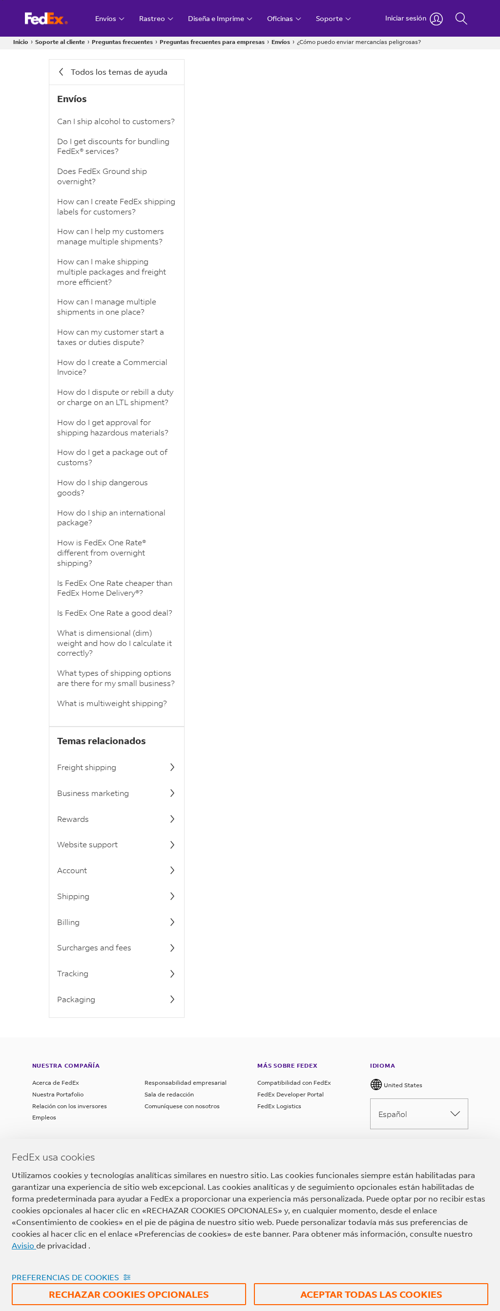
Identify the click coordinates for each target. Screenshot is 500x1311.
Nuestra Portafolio (57, 1094)
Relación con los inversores (69, 1106)
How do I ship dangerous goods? (102, 487)
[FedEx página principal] (55, 18)
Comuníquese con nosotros (182, 1106)
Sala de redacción (169, 1094)
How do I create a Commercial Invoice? (112, 367)
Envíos (280, 41)
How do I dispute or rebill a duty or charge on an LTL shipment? (115, 397)
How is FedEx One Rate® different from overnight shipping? (101, 552)
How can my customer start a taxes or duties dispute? (110, 336)
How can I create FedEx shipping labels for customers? (116, 206)
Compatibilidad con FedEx (294, 1082)
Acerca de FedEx (55, 1082)
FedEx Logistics (279, 1106)
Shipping (73, 896)
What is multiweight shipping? (112, 703)
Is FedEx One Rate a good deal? (114, 612)
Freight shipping (86, 767)
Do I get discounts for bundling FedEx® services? (113, 146)
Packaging (76, 999)
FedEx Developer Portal (290, 1094)
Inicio (20, 41)
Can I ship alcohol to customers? (116, 121)
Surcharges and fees (94, 947)
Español (392, 1114)
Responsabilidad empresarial (186, 1082)
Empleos (44, 1117)
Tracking (72, 973)
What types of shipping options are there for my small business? (116, 677)
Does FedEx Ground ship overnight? (102, 176)
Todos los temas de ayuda (119, 71)
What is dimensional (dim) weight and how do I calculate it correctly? (114, 642)
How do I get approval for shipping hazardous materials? (112, 427)
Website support (87, 844)
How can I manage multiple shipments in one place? (106, 306)
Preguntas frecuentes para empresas (212, 41)
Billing (68, 922)
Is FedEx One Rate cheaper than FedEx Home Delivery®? (114, 588)
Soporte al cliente (60, 41)
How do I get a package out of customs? (112, 457)
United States (402, 1085)
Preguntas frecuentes (122, 41)
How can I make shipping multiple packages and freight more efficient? (111, 271)
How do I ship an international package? (111, 517)
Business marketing (93, 793)
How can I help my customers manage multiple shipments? (110, 236)
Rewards (73, 819)
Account (72, 870)
